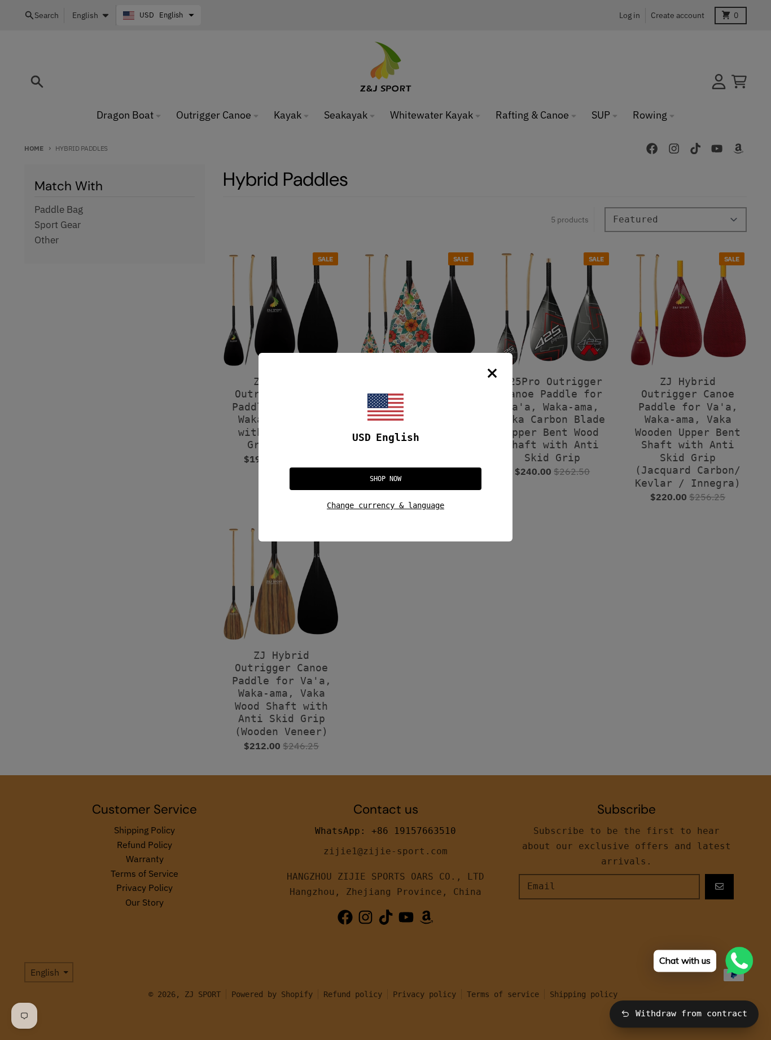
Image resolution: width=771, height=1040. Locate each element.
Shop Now (385, 479)
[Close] (492, 373)
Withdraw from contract (691, 1013)
